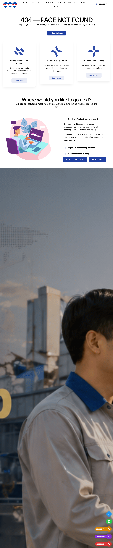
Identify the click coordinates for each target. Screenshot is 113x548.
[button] (84, 119)
